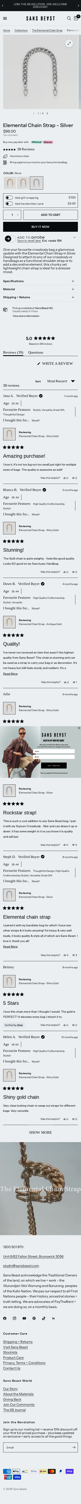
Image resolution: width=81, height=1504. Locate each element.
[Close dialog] (79, 728)
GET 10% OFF (54, 765)
